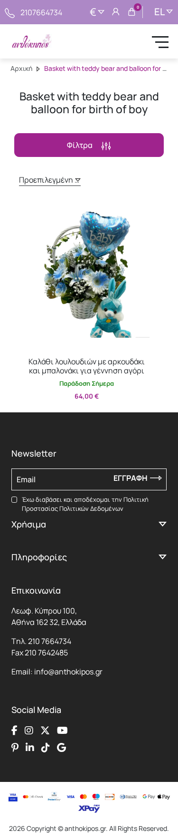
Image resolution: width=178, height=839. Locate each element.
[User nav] (116, 12)
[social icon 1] (14, 730)
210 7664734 (49, 641)
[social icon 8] (61, 747)
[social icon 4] (62, 730)
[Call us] (10, 12)
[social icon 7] (45, 747)
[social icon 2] (29, 730)
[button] (31, 210)
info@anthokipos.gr (68, 671)
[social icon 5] (15, 747)
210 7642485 (46, 652)
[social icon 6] (30, 747)
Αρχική (21, 68)
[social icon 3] (45, 730)
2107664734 (41, 12)
